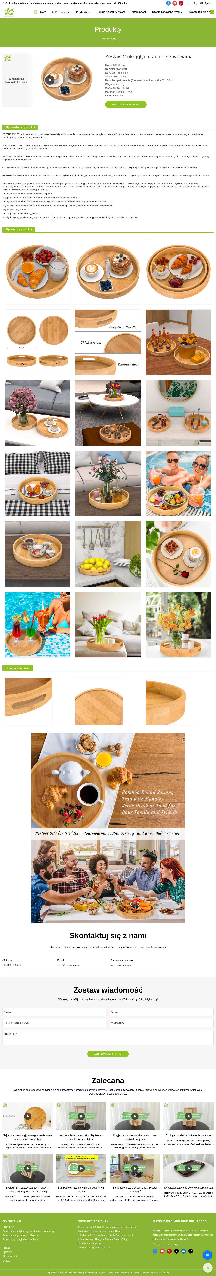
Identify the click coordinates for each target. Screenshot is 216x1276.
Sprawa (7, 1252)
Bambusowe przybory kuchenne (20, 1235)
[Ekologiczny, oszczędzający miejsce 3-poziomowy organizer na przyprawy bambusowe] (27, 1168)
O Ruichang (59, 12)
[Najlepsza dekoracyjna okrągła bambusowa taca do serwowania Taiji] (27, 1116)
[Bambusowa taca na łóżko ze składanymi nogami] (81, 1168)
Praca (6, 1247)
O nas (6, 1260)
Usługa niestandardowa (111, 12)
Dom (43, 12)
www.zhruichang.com (120, 965)
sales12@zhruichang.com (98, 1247)
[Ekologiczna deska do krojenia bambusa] (188, 1116)
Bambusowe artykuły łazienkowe (20, 1239)
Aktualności (138, 12)
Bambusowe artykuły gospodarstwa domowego (28, 1231)
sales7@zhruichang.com (68, 965)
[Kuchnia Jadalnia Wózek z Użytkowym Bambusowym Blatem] (81, 1116)
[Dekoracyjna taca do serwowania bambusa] (188, 1168)
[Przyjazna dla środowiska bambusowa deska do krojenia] (135, 1116)
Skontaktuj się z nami (201, 12)
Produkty (81, 12)
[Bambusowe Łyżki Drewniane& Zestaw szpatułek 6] (135, 1168)
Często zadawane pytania (167, 12)
